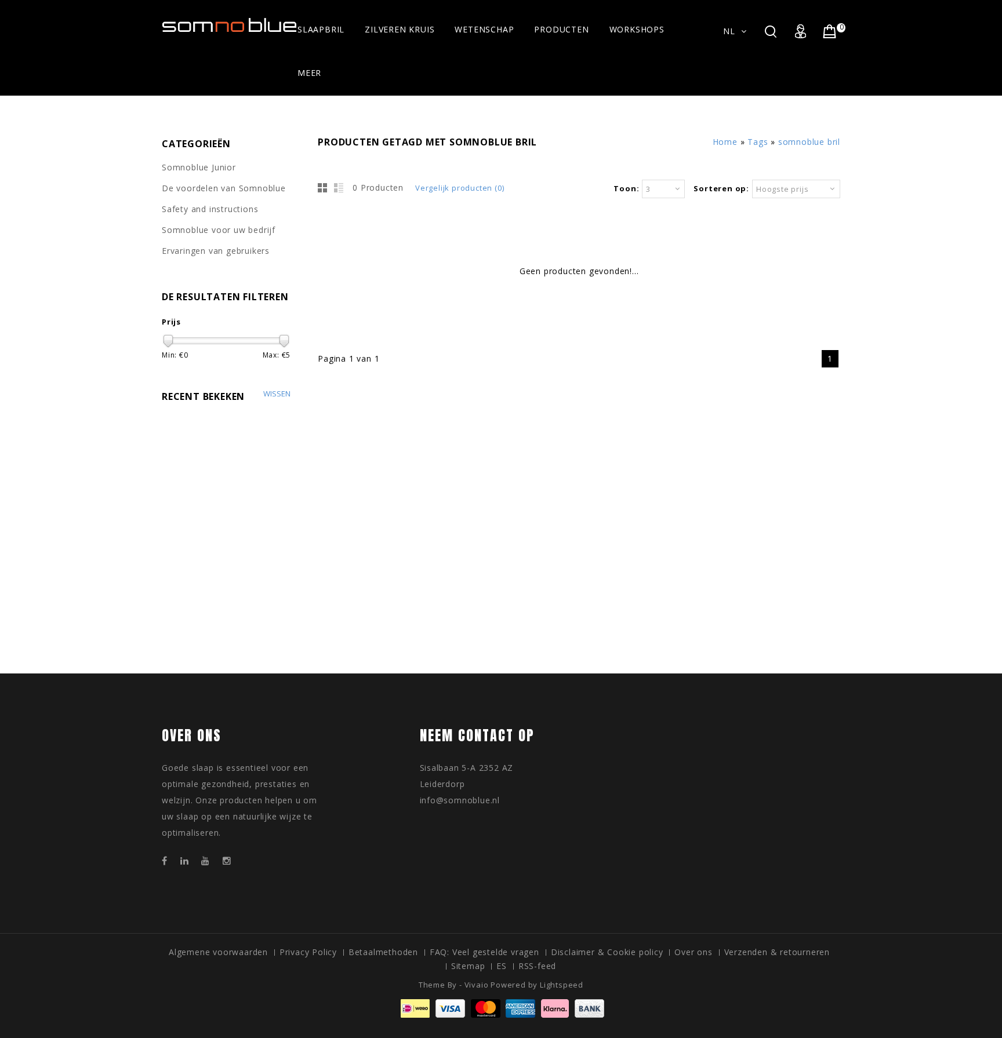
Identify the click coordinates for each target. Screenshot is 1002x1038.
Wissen (277, 394)
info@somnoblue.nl (460, 800)
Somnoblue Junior (199, 167)
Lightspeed (561, 984)
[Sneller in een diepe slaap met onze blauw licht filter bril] (229, 26)
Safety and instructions (210, 208)
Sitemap (468, 965)
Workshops (637, 29)
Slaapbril (320, 29)
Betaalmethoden (383, 951)
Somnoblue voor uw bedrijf (218, 229)
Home (725, 141)
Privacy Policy (308, 951)
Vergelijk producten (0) (459, 188)
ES (501, 965)
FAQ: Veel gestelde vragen (484, 951)
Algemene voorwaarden (218, 951)
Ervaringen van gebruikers (216, 250)
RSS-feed (537, 965)
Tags (757, 141)
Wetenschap (484, 29)
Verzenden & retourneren (777, 951)
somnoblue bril (809, 141)
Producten (561, 29)
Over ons (693, 951)
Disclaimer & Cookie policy (607, 951)
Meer (309, 72)
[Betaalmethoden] (501, 1014)
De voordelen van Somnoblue (224, 188)
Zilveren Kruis (399, 29)
